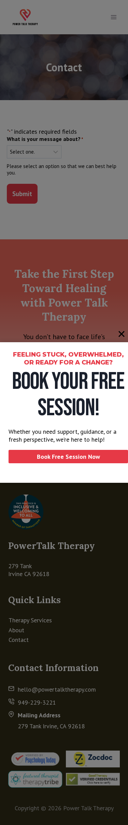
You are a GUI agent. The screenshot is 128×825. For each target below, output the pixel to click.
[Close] (121, 333)
